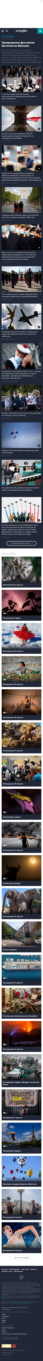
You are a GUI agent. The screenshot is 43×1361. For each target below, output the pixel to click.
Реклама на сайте (7, 1271)
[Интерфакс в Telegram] (6, 1338)
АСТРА (3, 1322)
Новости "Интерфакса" (8, 1328)
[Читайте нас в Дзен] (3, 1338)
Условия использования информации (13, 1350)
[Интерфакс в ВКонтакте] (9, 1338)
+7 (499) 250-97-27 (27, 1303)
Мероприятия (18, 1271)
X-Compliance (5, 1316)
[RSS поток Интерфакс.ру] (13, 1338)
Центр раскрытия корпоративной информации (14, 1334)
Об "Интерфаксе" (14, 1269)
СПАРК (4, 1314)
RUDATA (4, 1332)
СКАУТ (3, 1318)
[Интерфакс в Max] (16, 1338)
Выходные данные (7, 1352)
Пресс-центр (25, 1269)
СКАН (3, 1330)
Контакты (5, 1269)
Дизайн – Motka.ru (7, 1354)
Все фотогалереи (21, 1258)
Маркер (4, 1320)
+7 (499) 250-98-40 (12, 1303)
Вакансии (34, 1269)
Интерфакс (21, 31)
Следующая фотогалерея (20, 543)
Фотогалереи (8, 37)
